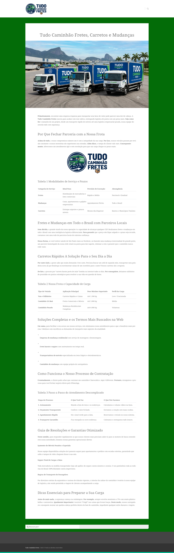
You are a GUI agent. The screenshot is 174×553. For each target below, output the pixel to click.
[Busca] (146, 6)
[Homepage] (36, 9)
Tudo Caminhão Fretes (32, 548)
